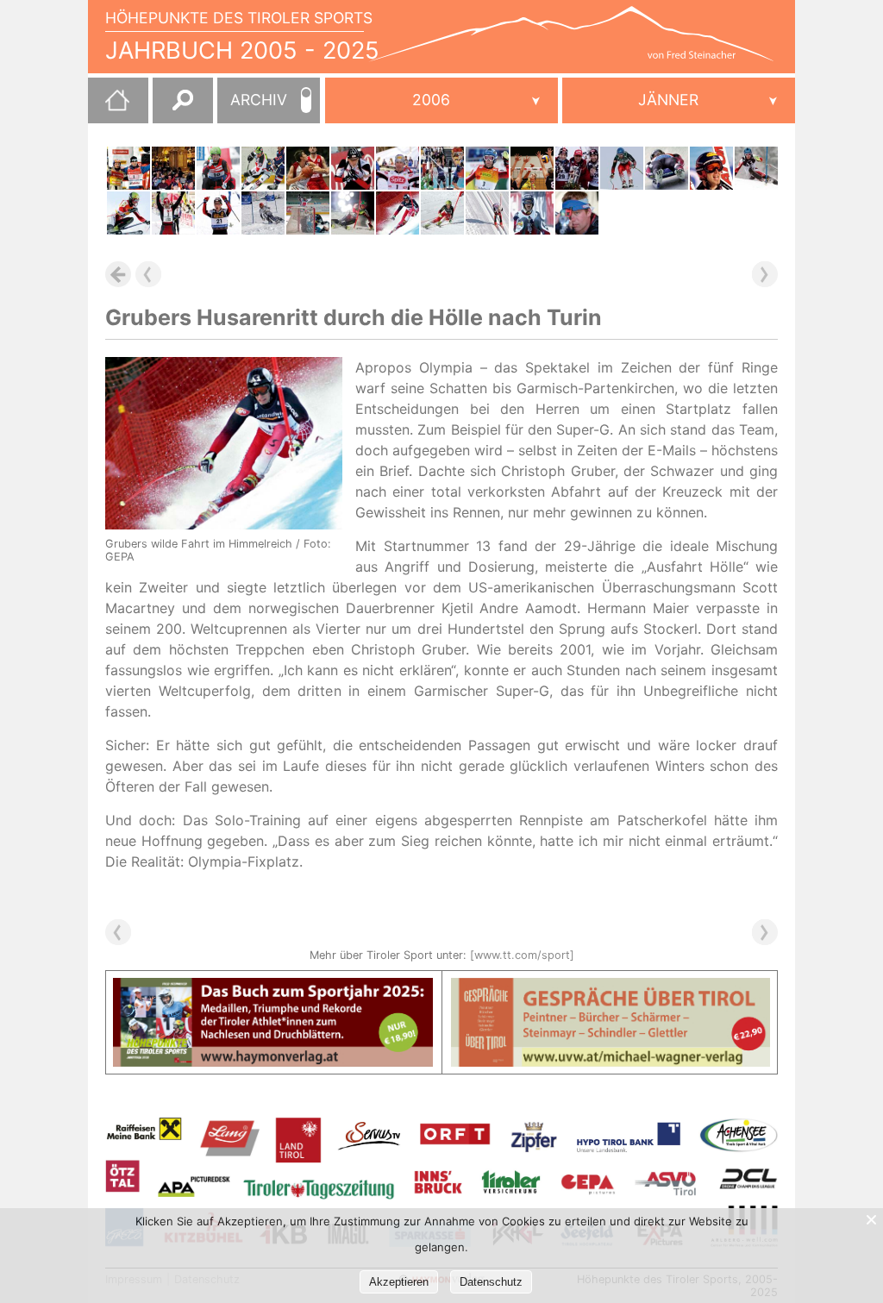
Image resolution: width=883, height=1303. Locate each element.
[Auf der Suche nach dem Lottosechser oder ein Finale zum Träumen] (128, 168)
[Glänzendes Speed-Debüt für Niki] (128, 213)
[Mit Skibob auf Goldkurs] (263, 213)
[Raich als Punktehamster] (487, 168)
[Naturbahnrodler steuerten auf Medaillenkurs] (532, 213)
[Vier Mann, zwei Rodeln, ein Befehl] (218, 168)
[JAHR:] (441, 100)
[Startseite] (108, 107)
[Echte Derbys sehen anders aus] (532, 168)
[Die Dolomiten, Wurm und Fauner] (173, 213)
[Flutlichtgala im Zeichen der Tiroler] (352, 213)
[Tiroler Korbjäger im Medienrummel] (307, 168)
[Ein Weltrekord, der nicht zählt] (576, 213)
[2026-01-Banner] (273, 988)
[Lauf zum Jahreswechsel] (173, 168)
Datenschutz (491, 1281)
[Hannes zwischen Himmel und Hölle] (442, 168)
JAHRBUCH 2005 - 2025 (242, 50)
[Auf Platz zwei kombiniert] (397, 168)
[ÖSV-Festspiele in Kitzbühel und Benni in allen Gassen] (756, 168)
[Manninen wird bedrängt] (711, 168)
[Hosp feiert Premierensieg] (442, 213)
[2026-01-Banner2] (611, 988)
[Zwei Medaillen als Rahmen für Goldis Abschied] (576, 168)
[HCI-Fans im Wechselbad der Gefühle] (307, 213)
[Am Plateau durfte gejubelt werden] (487, 213)
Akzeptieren (399, 1281)
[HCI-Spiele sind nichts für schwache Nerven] (263, 168)
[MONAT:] (678, 100)
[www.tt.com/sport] (522, 955)
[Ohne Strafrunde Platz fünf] (352, 168)
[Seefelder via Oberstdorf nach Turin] (218, 213)
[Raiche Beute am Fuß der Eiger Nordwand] (621, 168)
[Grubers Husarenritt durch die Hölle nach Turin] (397, 213)
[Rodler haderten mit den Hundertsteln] (666, 168)
